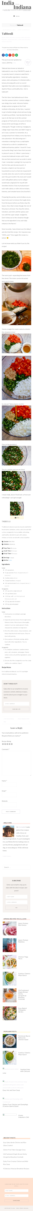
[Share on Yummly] (13, 55)
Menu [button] (18, 16)
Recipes (12, 25)
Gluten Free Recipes (23, 37)
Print (17, 517)
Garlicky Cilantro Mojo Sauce (24, 974)
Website (5, 801)
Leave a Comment (24, 29)
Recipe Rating (6, 741)
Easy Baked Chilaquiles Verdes (22, 1010)
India (14, 63)
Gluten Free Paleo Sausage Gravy (14, 1150)
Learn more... (7, 856)
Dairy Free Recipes (8, 37)
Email (4, 791)
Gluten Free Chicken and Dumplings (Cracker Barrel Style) (15, 1105)
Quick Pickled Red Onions (23, 924)
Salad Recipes (13, 39)
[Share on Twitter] (6, 55)
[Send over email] (16, 55)
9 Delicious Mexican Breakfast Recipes (16, 1168)
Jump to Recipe (28, 62)
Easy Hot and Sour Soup (11, 1090)
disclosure (4, 49)
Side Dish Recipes (24, 39)
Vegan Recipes (7, 41)
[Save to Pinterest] (10, 55)
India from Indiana (16, 5)
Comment (6, 749)
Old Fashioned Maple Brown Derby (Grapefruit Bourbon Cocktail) (23, 994)
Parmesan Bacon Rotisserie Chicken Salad (24, 1037)
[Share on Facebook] (3, 55)
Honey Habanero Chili (23, 1116)
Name (4, 781)
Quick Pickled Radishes (23, 941)
